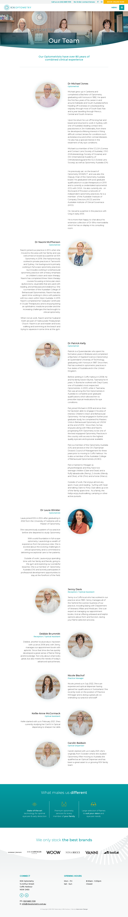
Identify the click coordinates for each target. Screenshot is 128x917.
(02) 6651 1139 (29, 901)
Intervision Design (82, 909)
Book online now (115, 2)
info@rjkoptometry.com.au (34, 904)
